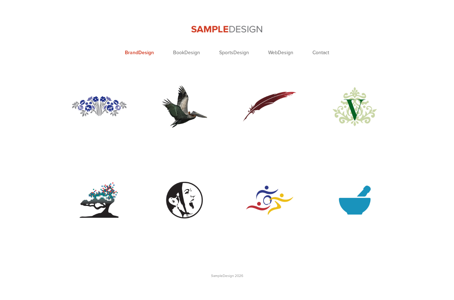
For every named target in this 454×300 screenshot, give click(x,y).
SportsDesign (234, 52)
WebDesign (280, 52)
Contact (320, 52)
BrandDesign (139, 52)
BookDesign (186, 52)
